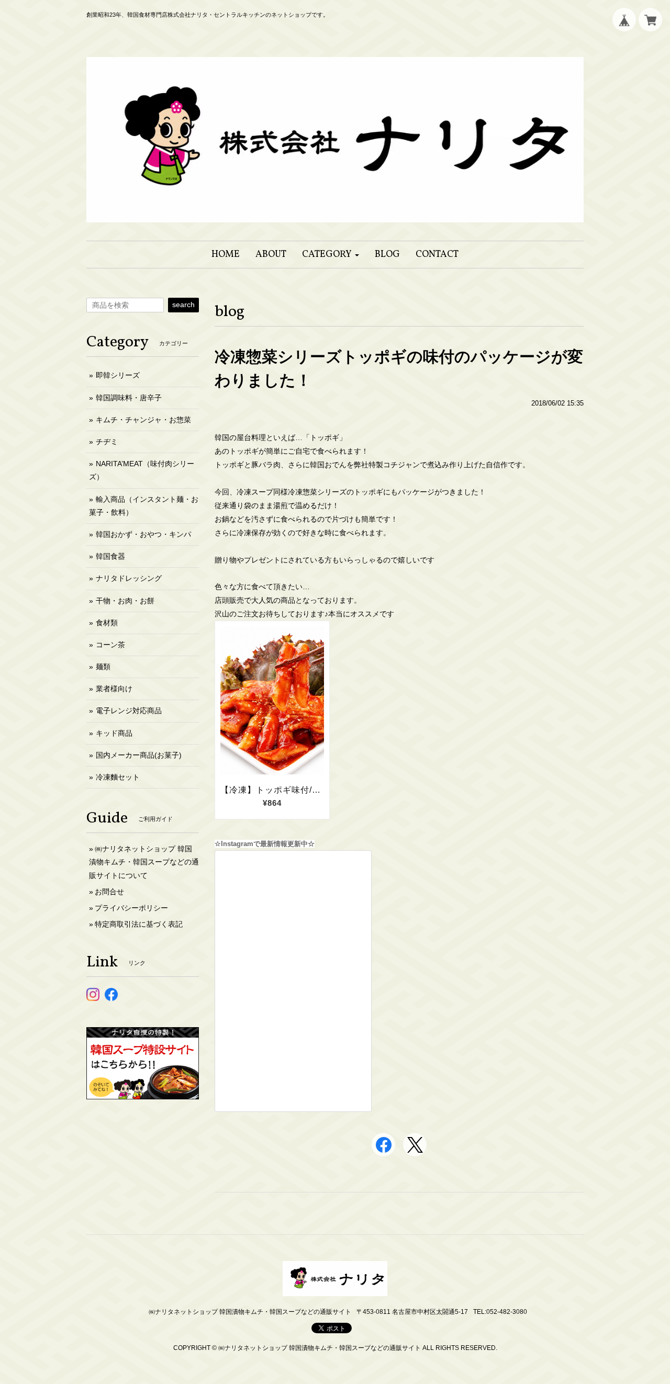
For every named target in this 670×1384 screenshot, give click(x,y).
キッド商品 (114, 733)
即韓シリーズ (118, 375)
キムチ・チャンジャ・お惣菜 (143, 419)
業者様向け (114, 688)
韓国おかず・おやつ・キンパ (143, 534)
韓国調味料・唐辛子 (129, 397)
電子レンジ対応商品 (129, 710)
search (183, 304)
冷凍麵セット (118, 777)
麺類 (103, 666)
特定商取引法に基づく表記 (139, 924)
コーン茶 (110, 644)
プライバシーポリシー (131, 908)
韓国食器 (110, 556)
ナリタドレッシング (129, 578)
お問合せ (109, 891)
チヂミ (107, 441)
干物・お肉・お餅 (125, 601)
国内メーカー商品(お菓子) (139, 755)
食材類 (107, 622)
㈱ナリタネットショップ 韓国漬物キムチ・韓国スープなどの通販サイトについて (144, 862)
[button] (330, 254)
